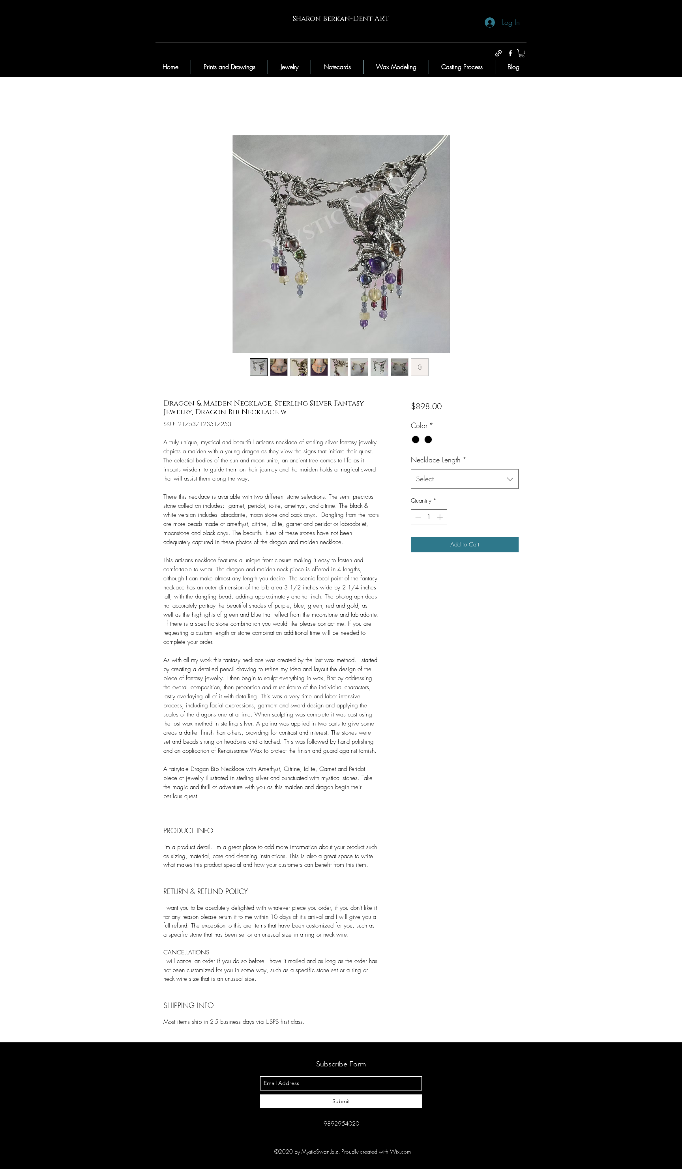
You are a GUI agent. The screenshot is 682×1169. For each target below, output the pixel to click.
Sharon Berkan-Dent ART (341, 19)
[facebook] (510, 53)
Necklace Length (439, 459)
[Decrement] (417, 517)
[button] (521, 53)
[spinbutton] (428, 517)
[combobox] (465, 479)
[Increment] (440, 517)
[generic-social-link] (498, 53)
